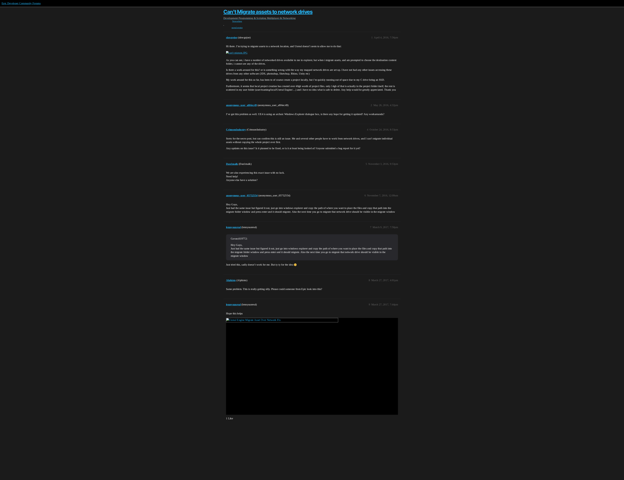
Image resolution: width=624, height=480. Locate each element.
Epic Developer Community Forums (21, 3)
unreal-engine (237, 28)
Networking (237, 21)
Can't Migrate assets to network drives (267, 12)
